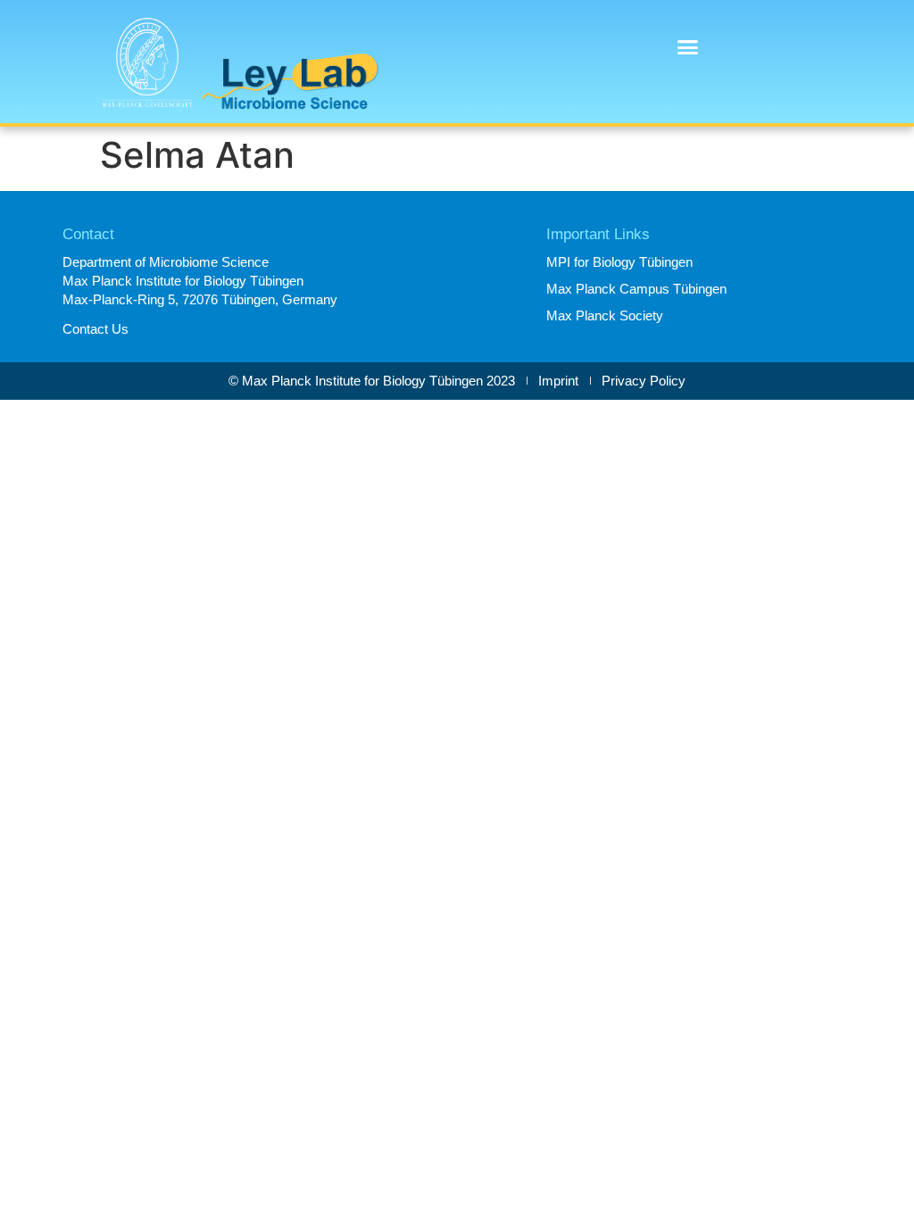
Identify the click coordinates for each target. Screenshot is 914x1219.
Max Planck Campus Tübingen (636, 288)
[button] (687, 47)
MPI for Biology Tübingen (619, 262)
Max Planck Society (604, 315)
